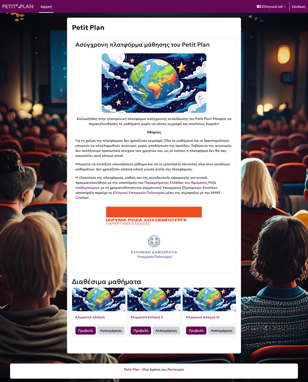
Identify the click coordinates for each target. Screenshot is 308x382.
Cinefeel (82, 198)
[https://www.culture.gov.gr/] (154, 247)
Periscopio (175, 369)
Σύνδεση (298, 6)
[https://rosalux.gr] (154, 215)
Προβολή (85, 330)
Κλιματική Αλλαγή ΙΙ (147, 317)
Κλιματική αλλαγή (90, 317)
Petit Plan (132, 369)
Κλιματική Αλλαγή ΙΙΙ (202, 317)
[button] (271, 6)
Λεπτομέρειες (111, 330)
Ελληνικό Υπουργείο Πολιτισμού (139, 192)
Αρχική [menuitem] (46, 6)
